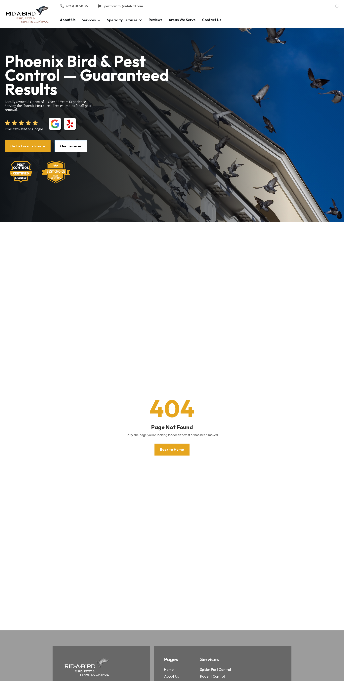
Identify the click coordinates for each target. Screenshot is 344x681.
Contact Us (211, 20)
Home (169, 669)
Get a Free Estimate (27, 146)
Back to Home (172, 449)
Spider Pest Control (215, 669)
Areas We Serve (182, 20)
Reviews (155, 20)
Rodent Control (212, 676)
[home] (28, 14)
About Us (67, 20)
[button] (91, 20)
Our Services (70, 146)
